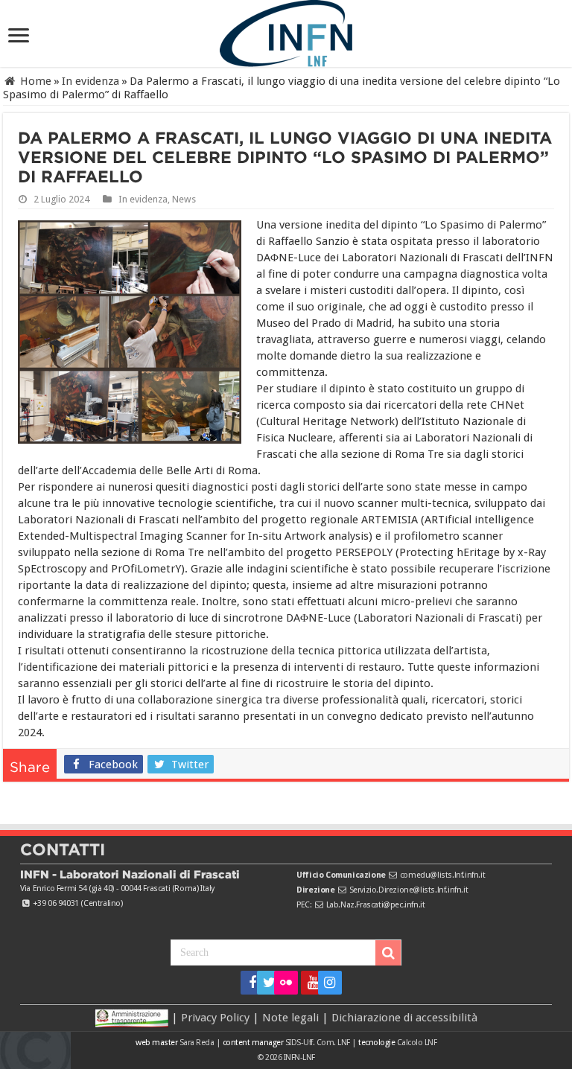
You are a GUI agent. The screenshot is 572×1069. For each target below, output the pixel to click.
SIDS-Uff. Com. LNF (317, 1042)
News (184, 199)
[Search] (388, 953)
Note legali (290, 1017)
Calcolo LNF (417, 1042)
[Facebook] (248, 983)
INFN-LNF (299, 1057)
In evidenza (90, 81)
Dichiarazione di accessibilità (404, 1017)
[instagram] (325, 983)
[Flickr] (286, 983)
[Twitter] (264, 983)
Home (34, 81)
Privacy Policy (215, 1017)
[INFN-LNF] (286, 30)
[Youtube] (308, 983)
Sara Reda (195, 1042)
